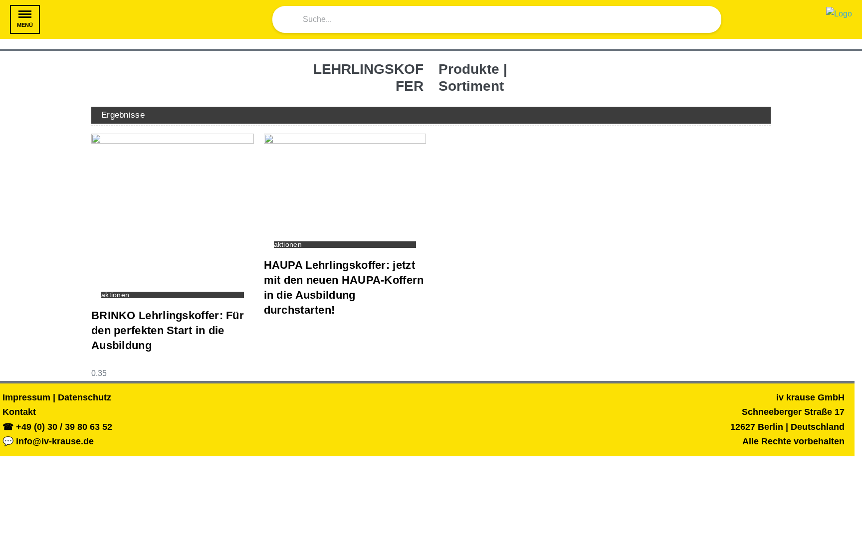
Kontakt (19, 412)
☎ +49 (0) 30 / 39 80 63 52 (57, 427)
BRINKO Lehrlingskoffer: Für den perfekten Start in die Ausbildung (167, 330)
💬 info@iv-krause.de (48, 441)
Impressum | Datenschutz (56, 397)
